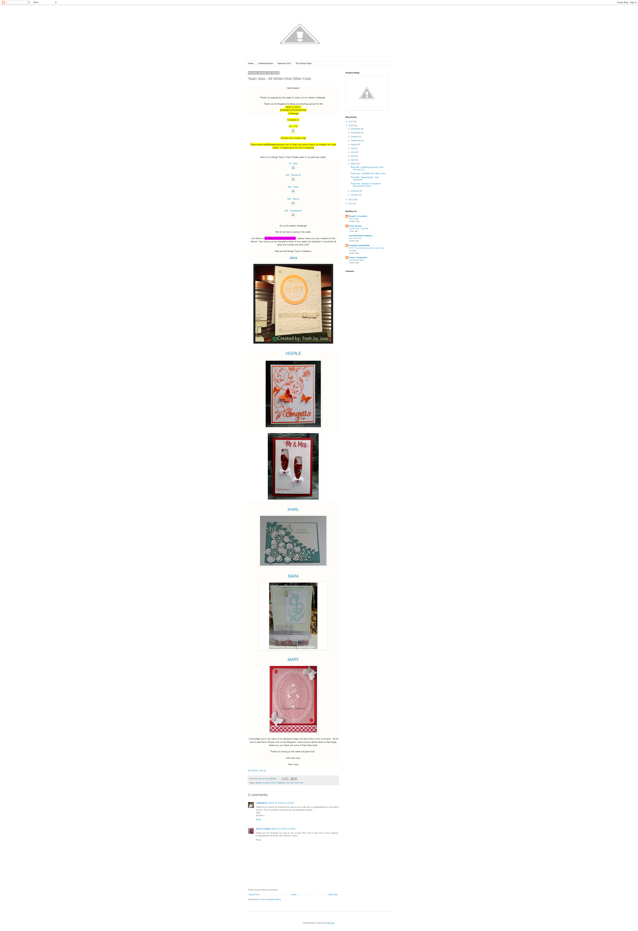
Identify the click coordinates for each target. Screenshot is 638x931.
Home (251, 63)
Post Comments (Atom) (270, 899)
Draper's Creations (358, 216)
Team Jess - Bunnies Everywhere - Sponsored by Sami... (366, 185)
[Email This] (283, 778)
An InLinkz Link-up (257, 770)
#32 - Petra (293, 186)
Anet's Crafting (263, 829)
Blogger (331, 923)
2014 (351, 203)
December (356, 129)
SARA (293, 576)
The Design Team (304, 63)
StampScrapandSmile (359, 245)
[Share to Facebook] (292, 778)
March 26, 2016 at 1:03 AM (283, 829)
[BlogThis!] (286, 778)
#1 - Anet (293, 163)
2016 (351, 125)
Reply (258, 819)
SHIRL (293, 509)
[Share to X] (289, 778)
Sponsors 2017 (284, 63)
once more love (355, 238)
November (356, 133)
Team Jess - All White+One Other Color (368, 173)
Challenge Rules (265, 63)
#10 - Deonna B (293, 175)
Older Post (333, 894)
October (355, 137)
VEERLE (293, 353)
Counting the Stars (356, 260)
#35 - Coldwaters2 (293, 210)
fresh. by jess (355, 226)
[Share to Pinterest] (295, 778)
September (356, 140)
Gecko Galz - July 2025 (358, 229)
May (353, 156)
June (353, 152)
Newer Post (254, 894)
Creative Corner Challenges (274, 783)
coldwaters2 (261, 803)
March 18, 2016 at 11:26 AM (281, 803)
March (354, 164)
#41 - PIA (293, 126)
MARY (293, 659)
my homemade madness (360, 235)
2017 (351, 121)
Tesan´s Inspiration (358, 257)
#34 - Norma (293, 198)
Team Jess (299, 783)
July (353, 148)
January (355, 195)
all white (259, 783)
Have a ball (353, 219)
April (353, 160)
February (355, 191)
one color (290, 783)
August (354, 144)
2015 (351, 199)
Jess (293, 257)
